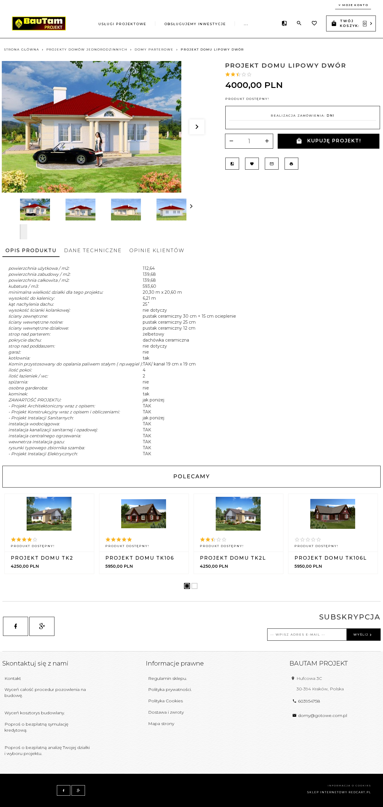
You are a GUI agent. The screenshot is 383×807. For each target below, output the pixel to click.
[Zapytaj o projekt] (272, 164)
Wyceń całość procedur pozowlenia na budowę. (45, 692)
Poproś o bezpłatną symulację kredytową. (36, 727)
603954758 (309, 701)
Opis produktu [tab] (31, 250)
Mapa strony (161, 723)
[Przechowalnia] (314, 24)
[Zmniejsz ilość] (231, 141)
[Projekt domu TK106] (143, 513)
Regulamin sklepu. (167, 678)
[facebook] (15, 626)
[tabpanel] (191, 361)
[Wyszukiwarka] (299, 23)
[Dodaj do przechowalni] (252, 164)
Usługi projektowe (122, 24)
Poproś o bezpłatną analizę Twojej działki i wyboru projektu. (47, 750)
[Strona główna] (39, 23)
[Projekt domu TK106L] (333, 514)
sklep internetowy (327, 792)
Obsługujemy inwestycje (195, 24)
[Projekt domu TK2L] (238, 514)
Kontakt (12, 678)
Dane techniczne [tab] (93, 250)
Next (23, 231)
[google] (41, 626)
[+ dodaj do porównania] (232, 164)
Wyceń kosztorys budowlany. (34, 712)
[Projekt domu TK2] (49, 514)
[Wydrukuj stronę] (291, 164)
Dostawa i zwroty (166, 712)
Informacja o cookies (349, 785)
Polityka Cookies (165, 701)
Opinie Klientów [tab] (157, 250)
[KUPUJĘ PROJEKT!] (50, 551)
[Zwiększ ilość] (267, 141)
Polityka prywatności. (170, 689)
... (246, 24)
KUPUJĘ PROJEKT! (334, 141)
